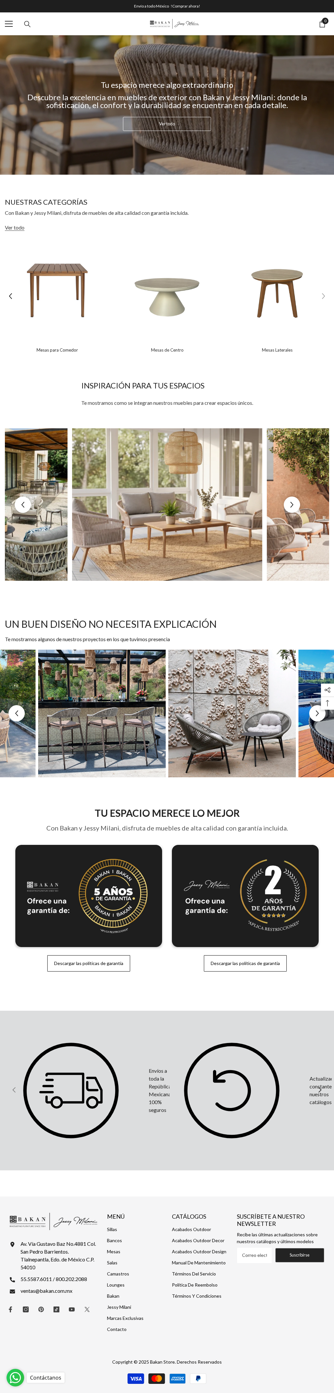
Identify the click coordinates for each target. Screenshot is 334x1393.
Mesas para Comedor (57, 350)
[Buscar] (27, 24)
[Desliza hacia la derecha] (319, 1090)
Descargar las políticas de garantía (88, 963)
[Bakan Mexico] (57, 290)
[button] (10, 296)
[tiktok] (56, 1309)
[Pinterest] (41, 1309)
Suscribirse (300, 1255)
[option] (57, 296)
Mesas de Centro (167, 350)
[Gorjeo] (87, 1309)
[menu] (9, 24)
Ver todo (167, 123)
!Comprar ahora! (185, 6)
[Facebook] (10, 1309)
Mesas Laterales (277, 350)
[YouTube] (72, 1309)
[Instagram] (26, 1309)
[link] (84, 1090)
